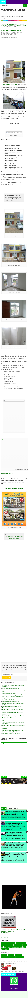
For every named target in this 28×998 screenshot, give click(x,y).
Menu (3, 1)
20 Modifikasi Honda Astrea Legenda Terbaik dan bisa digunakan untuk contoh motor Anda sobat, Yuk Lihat (14, 813)
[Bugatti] (5, 969)
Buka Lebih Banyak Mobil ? (9, 974)
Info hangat (4, 957)
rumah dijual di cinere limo (8, 34)
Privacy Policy (15, 971)
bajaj (2, 949)
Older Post (24, 776)
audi (15, 945)
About (2, 971)
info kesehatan (20, 957)
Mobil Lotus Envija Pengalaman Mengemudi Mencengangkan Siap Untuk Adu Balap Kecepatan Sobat (14, 834)
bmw (2, 943)
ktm (21, 947)
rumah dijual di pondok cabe (9, 37)
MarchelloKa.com (17, 986)
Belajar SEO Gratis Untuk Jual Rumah (10, 688)
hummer (6, 949)
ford (17, 943)
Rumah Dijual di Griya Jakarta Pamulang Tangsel (13, 731)
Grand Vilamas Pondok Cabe (8, 699)
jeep (7, 945)
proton (11, 945)
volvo (9, 947)
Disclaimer (21, 971)
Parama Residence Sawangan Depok (10, 701)
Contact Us (20, 971)
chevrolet (7, 943)
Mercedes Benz (15, 947)
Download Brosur (6, 473)
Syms (24, 947)
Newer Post (3, 776)
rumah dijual (15, 33)
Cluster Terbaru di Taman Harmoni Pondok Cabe (13, 725)
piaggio (20, 945)
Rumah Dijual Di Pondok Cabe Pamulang (11, 733)
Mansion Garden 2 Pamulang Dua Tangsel (12, 695)
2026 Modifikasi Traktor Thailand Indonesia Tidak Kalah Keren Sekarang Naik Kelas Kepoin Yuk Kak (15, 823)
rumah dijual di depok (7, 36)
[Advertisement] (14, 49)
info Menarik (12, 957)
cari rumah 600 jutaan (16, 32)
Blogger (16, 988)
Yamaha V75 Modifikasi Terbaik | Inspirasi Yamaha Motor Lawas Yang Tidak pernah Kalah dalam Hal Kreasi (14, 844)
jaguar (24, 945)
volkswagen (23, 943)
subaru (2, 945)
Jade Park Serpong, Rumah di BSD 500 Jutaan (12, 730)
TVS (2, 947)
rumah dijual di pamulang (20, 36)
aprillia (13, 943)
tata (5, 947)
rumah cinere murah (6, 33)
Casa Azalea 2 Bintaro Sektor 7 (9, 693)
